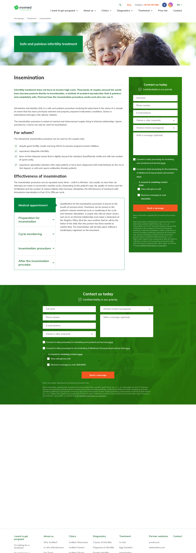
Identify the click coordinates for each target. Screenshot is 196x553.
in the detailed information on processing (151, 245)
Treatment (144, 10)
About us (88, 10)
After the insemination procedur (34, 262)
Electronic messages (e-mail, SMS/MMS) (153, 197)
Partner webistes (158, 536)
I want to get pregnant (62, 10)
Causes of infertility (102, 542)
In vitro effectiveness (54, 547)
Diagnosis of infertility (103, 547)
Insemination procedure (35, 248)
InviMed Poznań (76, 547)
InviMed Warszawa (78, 542)
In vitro (122, 542)
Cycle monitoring (30, 234)
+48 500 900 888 (151, 5)
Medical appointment (33, 205)
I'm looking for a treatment (21, 546)
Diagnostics (123, 10)
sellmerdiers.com (157, 547)
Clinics (105, 10)
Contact (177, 10)
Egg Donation (126, 547)
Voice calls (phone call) (151, 189)
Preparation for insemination (29, 219)
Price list (163, 10)
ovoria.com (154, 542)
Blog (129, 5)
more (163, 163)
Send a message (155, 208)
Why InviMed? (50, 542)
